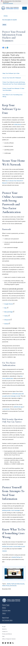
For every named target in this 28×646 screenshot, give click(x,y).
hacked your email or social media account (13, 546)
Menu (24, 8)
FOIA (3, 636)
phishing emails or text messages (11, 510)
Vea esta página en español (9, 19)
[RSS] (13, 643)
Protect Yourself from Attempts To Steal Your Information (13, 89)
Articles (6, 16)
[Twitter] (5, 643)
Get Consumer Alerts (7, 620)
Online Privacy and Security (9, 585)
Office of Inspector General (8, 638)
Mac (5, 308)
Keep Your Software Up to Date (11, 73)
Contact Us (4, 631)
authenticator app (18, 406)
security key (6, 409)
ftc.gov (4, 626)
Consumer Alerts (6, 610)
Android (6, 323)
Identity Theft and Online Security (15, 583)
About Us (4, 629)
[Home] (11, 9)
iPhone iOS (7, 319)
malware (4, 551)
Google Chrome (8, 304)
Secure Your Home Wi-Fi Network (12, 78)
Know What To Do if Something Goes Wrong (12, 95)
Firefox (6, 315)
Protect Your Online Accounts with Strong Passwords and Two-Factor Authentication (14, 83)
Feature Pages (5, 605)
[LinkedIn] (8, 643)
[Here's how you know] (14, 2)
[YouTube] (10, 643)
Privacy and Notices (7, 634)
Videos (4, 613)
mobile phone (17, 124)
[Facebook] (3, 643)
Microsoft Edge (8, 312)
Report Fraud (5, 617)
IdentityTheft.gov (16, 557)
